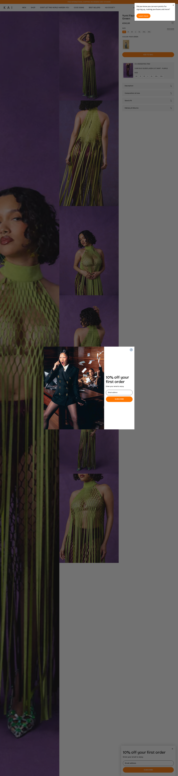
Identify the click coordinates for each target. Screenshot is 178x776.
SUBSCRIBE (119, 399)
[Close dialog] (131, 350)
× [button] (173, 5)
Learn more (143, 16)
